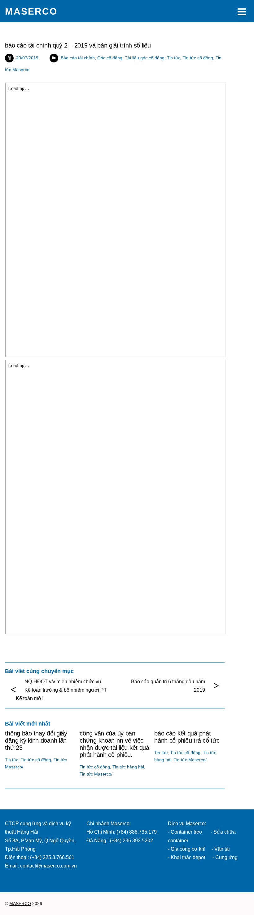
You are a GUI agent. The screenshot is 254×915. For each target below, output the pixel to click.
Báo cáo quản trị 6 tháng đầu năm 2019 (168, 686)
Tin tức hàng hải (128, 766)
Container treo (186, 832)
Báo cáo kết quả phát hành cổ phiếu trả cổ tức (186, 737)
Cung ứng (226, 857)
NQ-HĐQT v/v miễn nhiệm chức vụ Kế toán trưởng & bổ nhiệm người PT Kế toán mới (61, 690)
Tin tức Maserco (95, 774)
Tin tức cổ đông (198, 57)
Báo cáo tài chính (78, 57)
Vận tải (222, 849)
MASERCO (20, 903)
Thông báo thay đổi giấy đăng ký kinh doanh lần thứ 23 (36, 740)
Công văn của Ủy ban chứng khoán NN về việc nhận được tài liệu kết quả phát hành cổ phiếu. (114, 744)
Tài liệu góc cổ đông (144, 57)
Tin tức (173, 57)
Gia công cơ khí (189, 849)
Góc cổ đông (109, 57)
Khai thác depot (188, 857)
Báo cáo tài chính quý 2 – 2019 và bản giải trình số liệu (78, 45)
